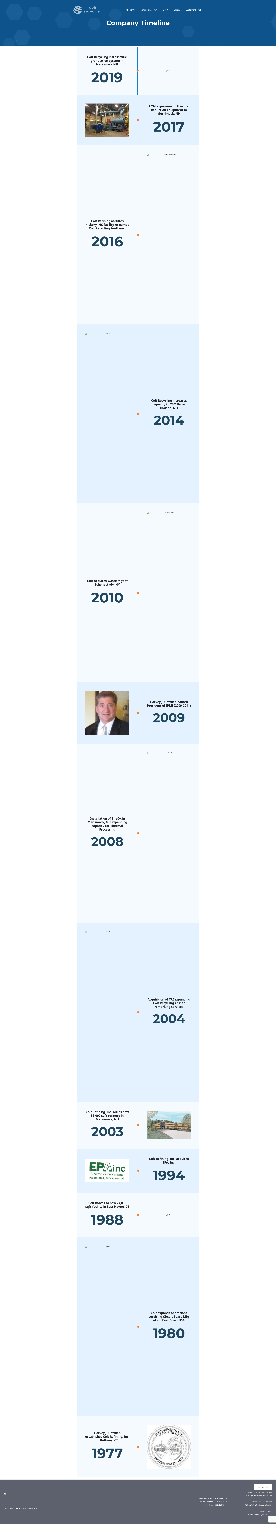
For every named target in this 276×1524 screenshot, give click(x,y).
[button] (136, 10)
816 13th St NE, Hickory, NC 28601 (258, 1505)
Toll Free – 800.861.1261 (216, 1505)
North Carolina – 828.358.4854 (213, 1501)
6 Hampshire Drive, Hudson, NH (259, 1495)
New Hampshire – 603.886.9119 (213, 1498)
